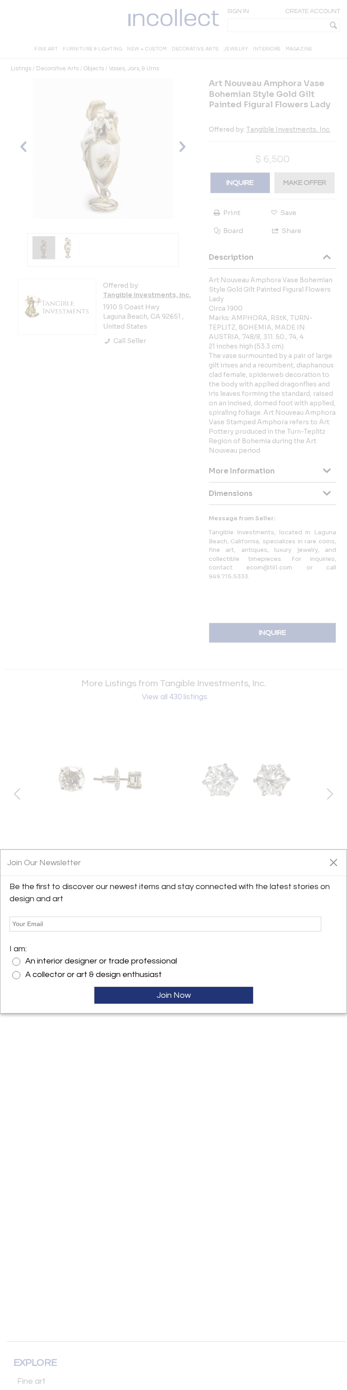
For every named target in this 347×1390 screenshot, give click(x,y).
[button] (333, 862)
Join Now (174, 995)
